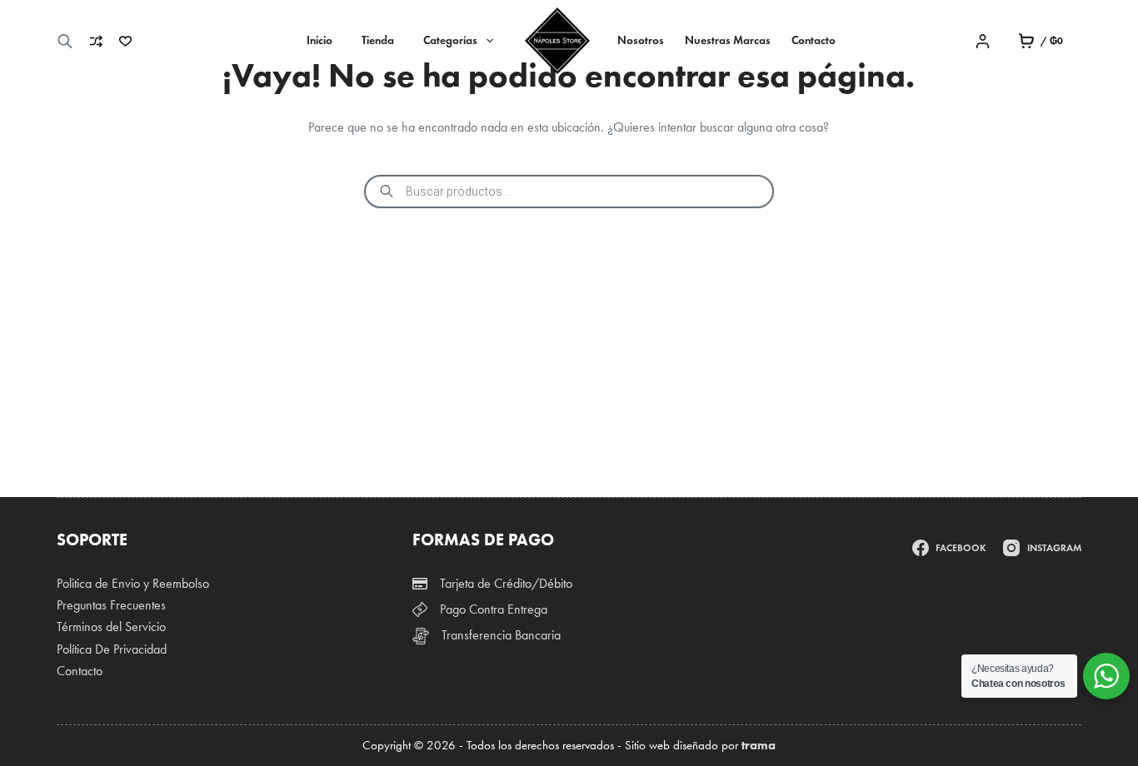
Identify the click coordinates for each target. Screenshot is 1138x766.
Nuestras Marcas (728, 40)
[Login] (983, 41)
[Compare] (96, 41)
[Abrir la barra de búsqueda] (65, 41)
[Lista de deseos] (125, 41)
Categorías (450, 40)
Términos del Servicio (111, 626)
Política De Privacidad (112, 649)
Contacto (813, 40)
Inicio (319, 40)
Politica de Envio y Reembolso (133, 583)
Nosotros (640, 40)
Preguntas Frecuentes (111, 605)
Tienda (378, 40)
